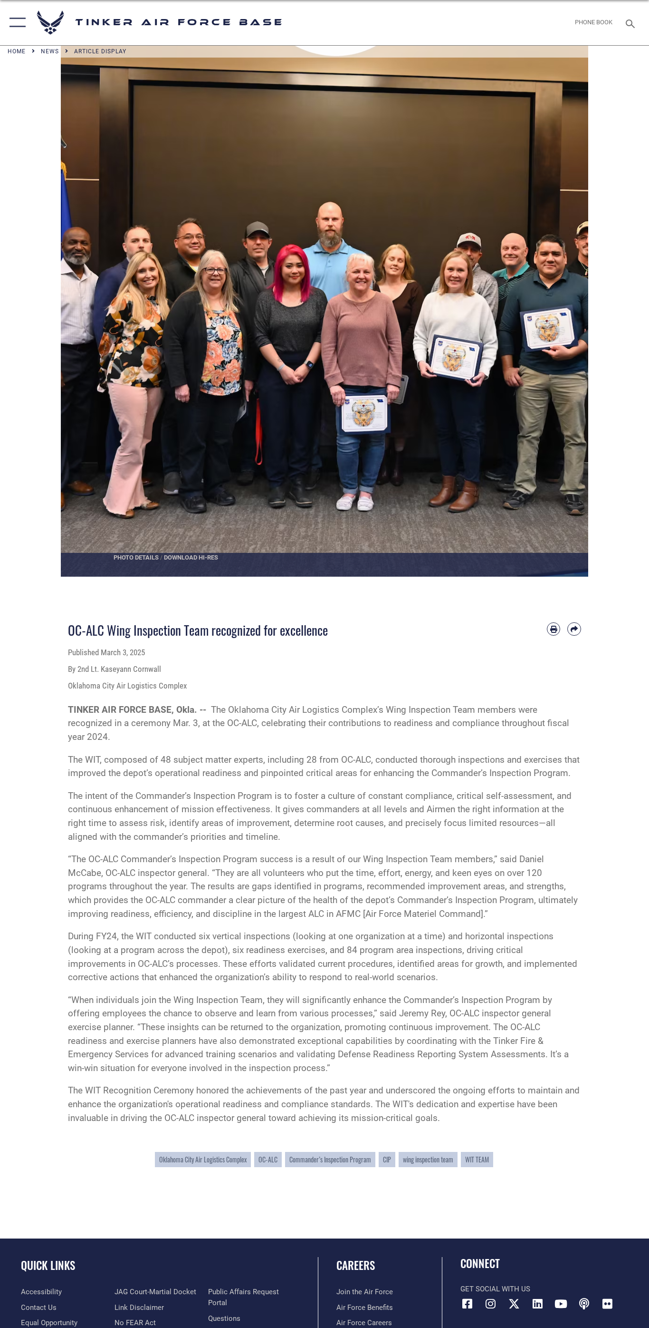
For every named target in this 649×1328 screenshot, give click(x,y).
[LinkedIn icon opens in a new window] (537, 1304)
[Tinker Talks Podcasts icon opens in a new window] (584, 1304)
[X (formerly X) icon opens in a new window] (514, 1304)
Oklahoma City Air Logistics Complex (203, 1159)
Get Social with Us (495, 1289)
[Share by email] (574, 629)
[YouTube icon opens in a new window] (561, 1304)
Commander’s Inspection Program (330, 1159)
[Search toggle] (632, 22)
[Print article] (554, 629)
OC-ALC (267, 1159)
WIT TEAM (477, 1159)
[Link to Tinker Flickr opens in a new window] (607, 1304)
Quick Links (48, 1265)
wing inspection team (428, 1159)
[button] (15, 22)
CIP (387, 1159)
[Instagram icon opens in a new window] (491, 1304)
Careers (355, 1265)
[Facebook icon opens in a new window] (467, 1304)
